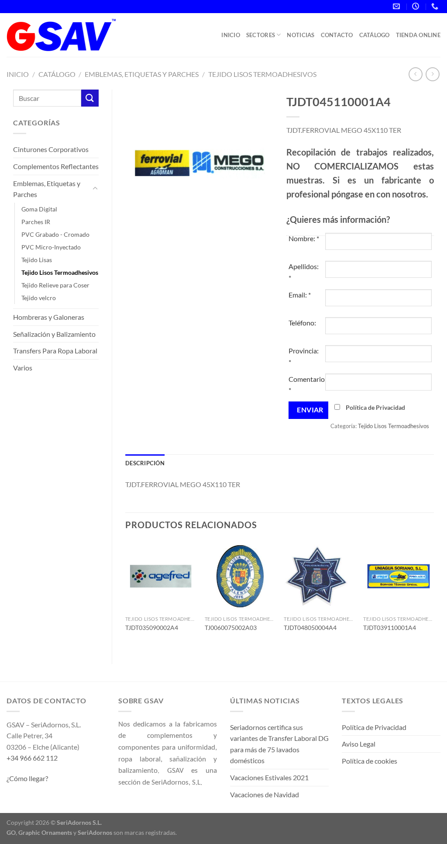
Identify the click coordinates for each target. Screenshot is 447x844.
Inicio (230, 34)
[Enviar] (90, 98)
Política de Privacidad (375, 407)
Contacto (337, 34)
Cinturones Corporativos (51, 149)
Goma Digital (39, 209)
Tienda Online (418, 34)
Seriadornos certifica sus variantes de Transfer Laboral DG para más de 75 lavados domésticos (279, 744)
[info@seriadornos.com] (397, 6)
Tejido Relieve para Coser (55, 285)
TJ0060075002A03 (231, 627)
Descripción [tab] (145, 463)
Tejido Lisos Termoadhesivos (262, 74)
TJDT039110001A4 (389, 627)
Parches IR (35, 221)
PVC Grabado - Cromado (55, 234)
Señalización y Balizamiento (54, 334)
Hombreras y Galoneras (48, 317)
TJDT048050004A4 (310, 627)
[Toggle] (95, 188)
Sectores (260, 34)
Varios (22, 367)
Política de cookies (369, 761)
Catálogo (374, 34)
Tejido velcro (38, 297)
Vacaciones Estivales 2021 (269, 777)
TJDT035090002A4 (151, 627)
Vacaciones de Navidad (264, 794)
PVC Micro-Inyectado (51, 247)
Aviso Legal (358, 744)
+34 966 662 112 (32, 758)
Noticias (300, 34)
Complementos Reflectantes (56, 166)
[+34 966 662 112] (435, 6)
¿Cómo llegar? (27, 778)
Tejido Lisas (36, 259)
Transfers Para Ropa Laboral (55, 350)
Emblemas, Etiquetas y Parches (142, 74)
